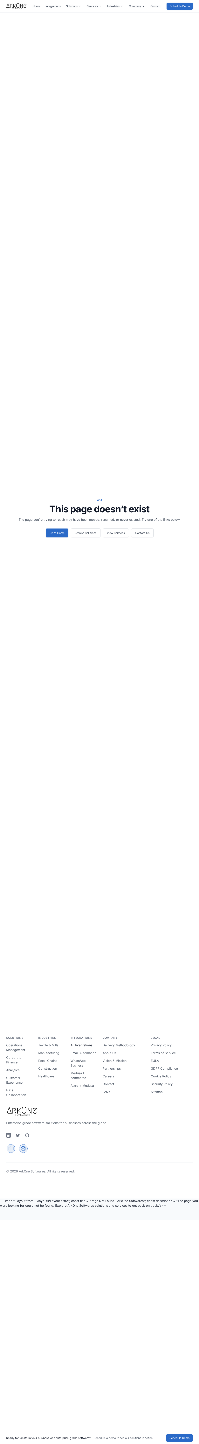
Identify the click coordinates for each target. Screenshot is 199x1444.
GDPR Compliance (164, 1068)
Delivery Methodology (119, 1045)
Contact (108, 1084)
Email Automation (83, 1053)
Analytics (12, 1070)
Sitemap (157, 1092)
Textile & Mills (48, 1045)
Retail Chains (47, 1061)
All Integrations (81, 1045)
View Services (116, 533)
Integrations (53, 6)
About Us (109, 1053)
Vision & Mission (115, 1061)
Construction (47, 1068)
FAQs (106, 1092)
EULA (155, 1061)
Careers (108, 1076)
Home (36, 6)
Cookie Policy (161, 1076)
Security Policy (162, 1084)
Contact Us (142, 533)
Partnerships (112, 1068)
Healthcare (46, 1076)
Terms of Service (163, 1053)
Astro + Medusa (82, 1086)
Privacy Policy (161, 1045)
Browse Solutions (85, 533)
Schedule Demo (180, 6)
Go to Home (57, 533)
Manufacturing (48, 1053)
